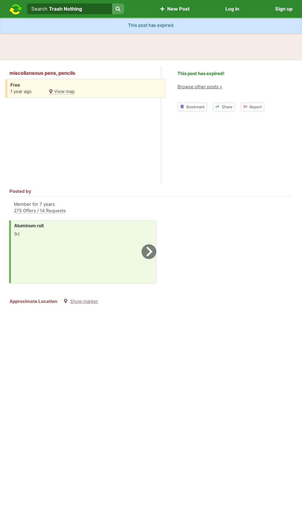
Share (225, 106)
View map (64, 91)
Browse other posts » (200, 86)
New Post (177, 9)
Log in (232, 9)
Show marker (84, 301)
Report (254, 106)
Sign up (284, 9)
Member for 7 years (40, 207)
